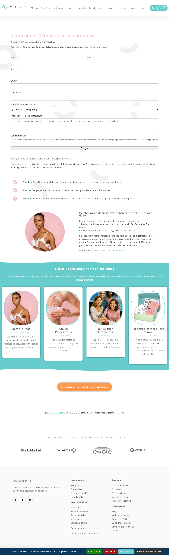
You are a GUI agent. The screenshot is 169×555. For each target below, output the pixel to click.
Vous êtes (45, 8)
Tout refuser (109, 551)
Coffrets (92, 8)
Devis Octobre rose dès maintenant (108, 250)
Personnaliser (126, 551)
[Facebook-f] (22, 500)
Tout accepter (94, 551)
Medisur (34, 8)
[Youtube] (30, 500)
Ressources (120, 8)
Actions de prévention (63, 8)
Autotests (82, 8)
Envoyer (85, 148)
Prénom (14, 57)
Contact (143, 8)
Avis (110, 8)
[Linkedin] (15, 500)
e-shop (102, 8)
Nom (88, 57)
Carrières (133, 8)
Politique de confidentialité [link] (149, 551)
